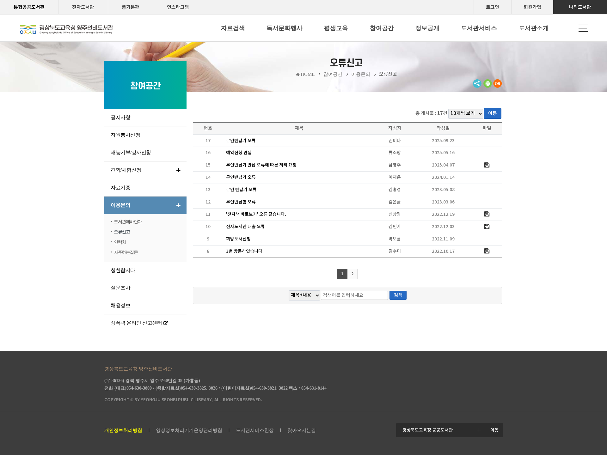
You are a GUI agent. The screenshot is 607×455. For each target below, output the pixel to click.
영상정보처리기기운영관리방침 (189, 430)
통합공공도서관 (29, 7)
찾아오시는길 (301, 430)
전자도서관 (83, 7)
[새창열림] (487, 86)
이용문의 (360, 74)
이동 (492, 113)
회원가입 (532, 7)
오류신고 (388, 74)
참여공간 (332, 74)
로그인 (492, 7)
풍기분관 (130, 7)
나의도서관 (580, 7)
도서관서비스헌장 (255, 430)
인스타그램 (178, 7)
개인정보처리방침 (123, 430)
